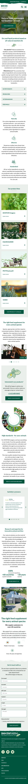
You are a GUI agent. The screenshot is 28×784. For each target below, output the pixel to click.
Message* (3, 709)
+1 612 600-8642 (14, 393)
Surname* (3, 684)
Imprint (3, 773)
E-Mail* (3, 702)
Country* (3, 696)
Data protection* (5, 719)
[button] (25, 6)
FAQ (2, 760)
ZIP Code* (3, 690)
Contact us (3, 762)
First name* (4, 678)
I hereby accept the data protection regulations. (14, 721)
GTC (2, 768)
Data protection (5, 770)
